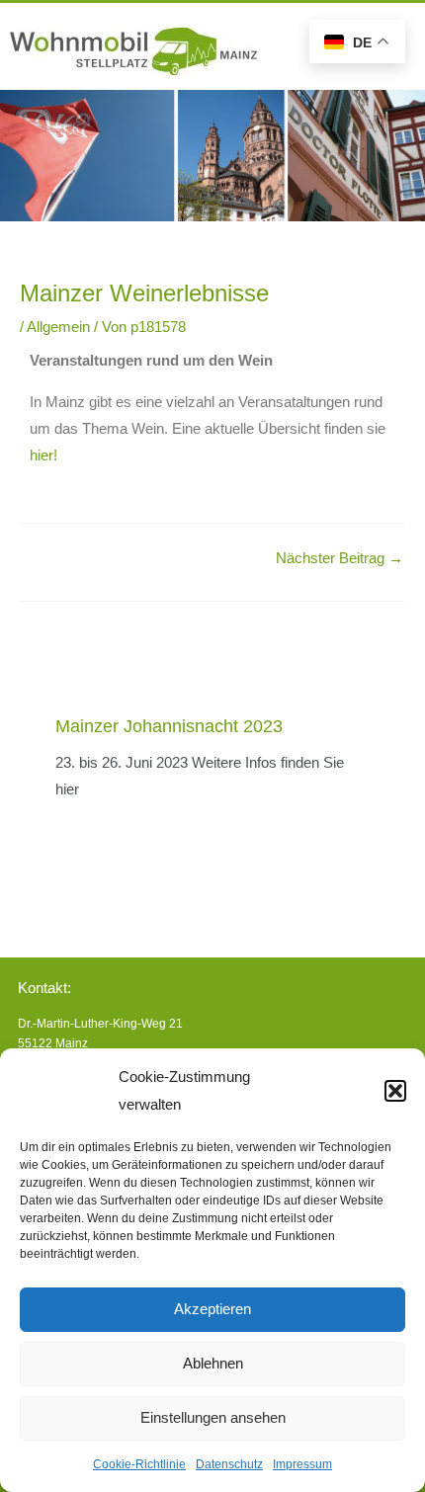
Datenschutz (229, 1464)
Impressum (302, 1464)
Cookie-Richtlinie (139, 1464)
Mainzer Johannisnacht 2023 (169, 725)
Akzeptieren (212, 1308)
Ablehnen (213, 1363)
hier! (43, 455)
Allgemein (58, 327)
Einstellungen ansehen (213, 1417)
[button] (395, 1091)
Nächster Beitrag (339, 558)
